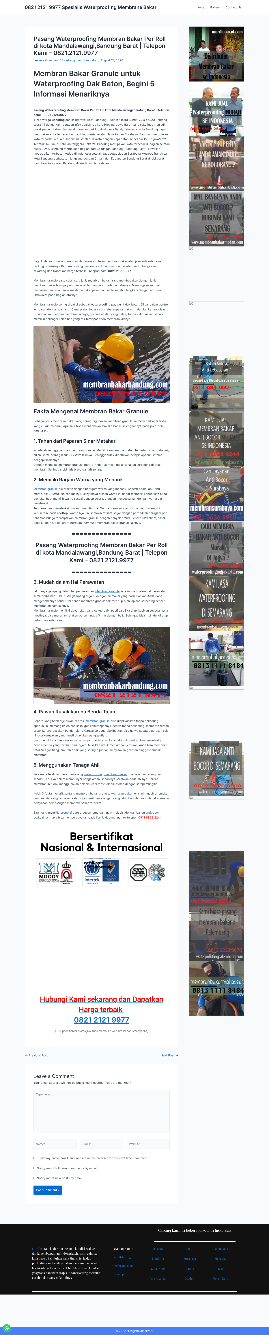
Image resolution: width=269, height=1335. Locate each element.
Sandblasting (122, 1257)
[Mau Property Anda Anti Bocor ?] (216, 823)
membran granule (97, 721)
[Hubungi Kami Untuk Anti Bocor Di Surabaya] (216, 273)
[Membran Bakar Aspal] (216, 109)
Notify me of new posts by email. (60, 1178)
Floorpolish (122, 1274)
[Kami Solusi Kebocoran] (216, 383)
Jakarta (158, 1249)
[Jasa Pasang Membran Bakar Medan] (216, 218)
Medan (189, 1278)
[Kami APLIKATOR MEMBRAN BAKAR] (216, 438)
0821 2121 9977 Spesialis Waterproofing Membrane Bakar (90, 7)
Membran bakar (121, 793)
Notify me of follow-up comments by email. (67, 1168)
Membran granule (45, 489)
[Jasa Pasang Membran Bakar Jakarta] (216, 328)
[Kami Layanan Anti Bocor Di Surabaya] (216, 493)
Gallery (215, 7)
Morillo (37, 1249)
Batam (190, 1269)
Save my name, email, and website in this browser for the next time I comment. (93, 1158)
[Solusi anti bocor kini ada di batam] (216, 713)
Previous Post (36, 1055)
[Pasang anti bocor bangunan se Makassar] (216, 658)
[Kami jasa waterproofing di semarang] (216, 603)
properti (66, 812)
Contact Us (233, 7)
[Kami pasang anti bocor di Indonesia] (216, 878)
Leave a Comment (46, 60)
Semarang (158, 1269)
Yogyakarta (157, 1278)
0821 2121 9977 (101, 1019)
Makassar (220, 1258)
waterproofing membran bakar (105, 774)
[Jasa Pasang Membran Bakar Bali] (216, 163)
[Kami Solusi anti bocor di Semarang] (216, 768)
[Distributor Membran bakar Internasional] (216, 54)
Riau (221, 1269)
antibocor (152, 812)
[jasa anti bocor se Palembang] (216, 933)
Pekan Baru (221, 1278)
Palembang (220, 1249)
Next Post (169, 1055)
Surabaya (190, 1258)
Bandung (158, 1258)
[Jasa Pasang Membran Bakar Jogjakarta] (216, 548)
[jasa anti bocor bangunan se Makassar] (216, 988)
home (200, 7)
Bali (189, 1249)
